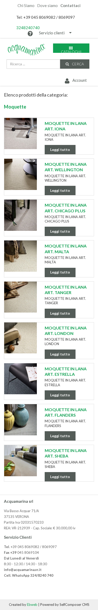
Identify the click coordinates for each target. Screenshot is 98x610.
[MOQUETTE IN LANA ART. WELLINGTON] (20, 174)
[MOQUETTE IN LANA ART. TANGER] (20, 297)
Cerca (77, 64)
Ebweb (32, 604)
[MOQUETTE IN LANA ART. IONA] (20, 133)
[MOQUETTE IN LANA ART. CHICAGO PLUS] (20, 215)
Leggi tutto (60, 149)
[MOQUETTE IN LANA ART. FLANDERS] (20, 419)
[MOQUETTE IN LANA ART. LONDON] (20, 338)
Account (79, 80)
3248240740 (28, 27)
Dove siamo (47, 6)
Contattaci (70, 6)
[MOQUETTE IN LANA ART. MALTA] (20, 256)
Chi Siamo (26, 6)
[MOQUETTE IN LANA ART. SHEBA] (20, 460)
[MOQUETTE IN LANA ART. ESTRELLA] (20, 379)
